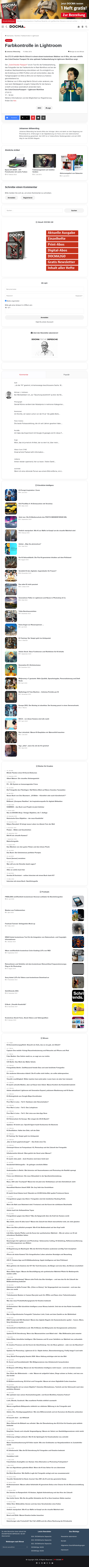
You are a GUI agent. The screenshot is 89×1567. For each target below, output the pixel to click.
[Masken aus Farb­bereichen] (78, 915)
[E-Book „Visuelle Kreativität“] (78, 1009)
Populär (67, 375)
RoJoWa (16, 430)
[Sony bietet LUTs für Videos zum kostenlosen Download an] (78, 982)
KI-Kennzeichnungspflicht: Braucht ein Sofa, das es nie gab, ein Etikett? (44, 21)
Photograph (18, 402)
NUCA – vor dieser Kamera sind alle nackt (34, 719)
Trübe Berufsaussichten (27, 611)
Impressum (64, 1550)
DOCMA (58, 1559)
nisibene (17, 459)
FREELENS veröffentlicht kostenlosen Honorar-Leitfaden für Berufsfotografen (34, 897)
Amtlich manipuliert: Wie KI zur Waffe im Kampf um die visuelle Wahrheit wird (47, 530)
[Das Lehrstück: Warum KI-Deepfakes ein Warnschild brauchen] (11, 737)
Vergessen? (78, 296)
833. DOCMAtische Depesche (41, 1540)
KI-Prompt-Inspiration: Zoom (29, 490)
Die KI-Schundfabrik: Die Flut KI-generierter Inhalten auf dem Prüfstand (45, 557)
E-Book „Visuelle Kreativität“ (15, 1004)
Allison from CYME (20, 449)
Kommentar (23, 375)
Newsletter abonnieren (69, 1536)
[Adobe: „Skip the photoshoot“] (11, 549)
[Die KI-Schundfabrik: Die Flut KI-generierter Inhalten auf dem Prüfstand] (11, 562)
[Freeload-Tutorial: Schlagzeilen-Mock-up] (78, 928)
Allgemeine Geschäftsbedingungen (73, 1545)
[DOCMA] (17, 26)
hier (14, 101)
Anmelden (44, 317)
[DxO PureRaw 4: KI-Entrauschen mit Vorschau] (11, 508)
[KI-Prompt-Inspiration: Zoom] (11, 495)
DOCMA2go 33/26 (37, 1551)
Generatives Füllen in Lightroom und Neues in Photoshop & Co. (42, 598)
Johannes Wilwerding (13, 51)
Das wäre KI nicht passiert (28, 584)
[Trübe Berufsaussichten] (11, 616)
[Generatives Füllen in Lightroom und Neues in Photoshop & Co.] (11, 603)
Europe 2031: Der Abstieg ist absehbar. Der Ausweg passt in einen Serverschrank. (49, 705)
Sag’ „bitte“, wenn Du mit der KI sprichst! (34, 746)
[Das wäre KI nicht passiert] (11, 589)
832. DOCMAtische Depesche (41, 1543)
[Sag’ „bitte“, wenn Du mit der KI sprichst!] (11, 751)
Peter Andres (18, 421)
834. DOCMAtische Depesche (41, 1536)
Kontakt (63, 1541)
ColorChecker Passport (18, 65)
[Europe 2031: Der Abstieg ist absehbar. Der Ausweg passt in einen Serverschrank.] (11, 710)
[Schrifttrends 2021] (78, 996)
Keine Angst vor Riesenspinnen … (31, 625)
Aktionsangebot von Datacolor (71, 173)
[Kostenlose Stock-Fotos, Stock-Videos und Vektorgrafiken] (78, 1023)
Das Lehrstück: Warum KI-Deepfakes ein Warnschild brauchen (41, 732)
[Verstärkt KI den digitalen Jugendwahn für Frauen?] (11, 576)
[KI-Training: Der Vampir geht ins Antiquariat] (11, 643)
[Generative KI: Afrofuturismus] (11, 670)
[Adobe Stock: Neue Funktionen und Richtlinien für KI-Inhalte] (11, 656)
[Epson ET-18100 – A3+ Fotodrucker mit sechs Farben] (17, 161)
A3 (40, 108)
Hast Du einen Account (44, 322)
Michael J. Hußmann (21, 392)
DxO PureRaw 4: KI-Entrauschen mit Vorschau (36, 504)
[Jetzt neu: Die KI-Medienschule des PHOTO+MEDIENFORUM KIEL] (11, 522)
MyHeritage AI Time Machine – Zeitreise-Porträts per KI (39, 692)
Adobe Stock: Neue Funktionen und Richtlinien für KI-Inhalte (41, 651)
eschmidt (17, 468)
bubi (15, 383)
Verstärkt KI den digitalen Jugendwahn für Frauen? (37, 571)
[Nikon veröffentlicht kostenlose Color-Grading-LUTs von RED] (78, 955)
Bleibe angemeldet (12, 301)
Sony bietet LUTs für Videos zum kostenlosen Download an (27, 977)
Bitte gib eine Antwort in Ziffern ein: (18, 305)
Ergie (16, 440)
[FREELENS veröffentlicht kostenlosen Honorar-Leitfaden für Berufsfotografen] (78, 902)
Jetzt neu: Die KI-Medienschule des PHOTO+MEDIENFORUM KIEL (43, 517)
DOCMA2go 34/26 (37, 1547)
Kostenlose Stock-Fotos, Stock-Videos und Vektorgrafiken (26, 1018)
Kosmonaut (18, 411)
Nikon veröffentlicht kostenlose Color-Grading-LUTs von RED (28, 950)
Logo (49, 108)
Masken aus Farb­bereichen (15, 910)
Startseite (9, 36)
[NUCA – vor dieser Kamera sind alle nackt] (11, 724)
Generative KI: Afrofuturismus (30, 665)
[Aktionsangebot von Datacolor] (72, 162)
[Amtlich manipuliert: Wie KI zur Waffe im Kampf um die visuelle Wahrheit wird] (11, 535)
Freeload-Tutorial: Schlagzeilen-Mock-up (20, 924)
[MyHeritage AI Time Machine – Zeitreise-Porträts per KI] (11, 697)
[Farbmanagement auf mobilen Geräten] (44, 161)
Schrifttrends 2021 (12, 991)
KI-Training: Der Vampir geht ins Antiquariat (35, 638)
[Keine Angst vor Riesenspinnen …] (11, 630)
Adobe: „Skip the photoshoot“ (30, 544)
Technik (17, 36)
